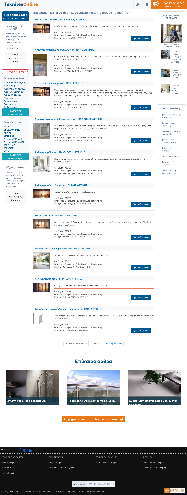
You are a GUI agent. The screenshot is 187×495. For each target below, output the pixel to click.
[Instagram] (24, 450)
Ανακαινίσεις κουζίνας (15, 82)
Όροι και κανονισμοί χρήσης (63, 491)
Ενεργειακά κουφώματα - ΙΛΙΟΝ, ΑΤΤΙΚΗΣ (59, 83)
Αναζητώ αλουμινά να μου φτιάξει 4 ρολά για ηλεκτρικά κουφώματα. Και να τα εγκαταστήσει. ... (98, 26)
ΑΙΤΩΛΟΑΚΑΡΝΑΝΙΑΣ (14, 142)
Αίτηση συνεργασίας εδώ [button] (15, 58)
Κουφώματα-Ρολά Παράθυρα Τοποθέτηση (83, 35)
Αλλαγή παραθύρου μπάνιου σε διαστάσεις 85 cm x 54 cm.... (81, 285)
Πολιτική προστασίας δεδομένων (90, 491)
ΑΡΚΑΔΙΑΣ (8, 148)
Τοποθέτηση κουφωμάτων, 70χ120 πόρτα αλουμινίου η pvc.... (82, 255)
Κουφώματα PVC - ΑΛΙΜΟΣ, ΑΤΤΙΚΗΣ (56, 215)
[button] (21, 3)
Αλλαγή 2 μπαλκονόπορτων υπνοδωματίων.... (75, 192)
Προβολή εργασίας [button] (141, 38)
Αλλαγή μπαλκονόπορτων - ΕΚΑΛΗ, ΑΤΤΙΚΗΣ (61, 185)
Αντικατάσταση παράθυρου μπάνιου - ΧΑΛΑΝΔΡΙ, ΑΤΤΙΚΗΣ (68, 119)
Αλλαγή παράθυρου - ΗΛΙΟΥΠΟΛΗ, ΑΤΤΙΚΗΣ (60, 152)
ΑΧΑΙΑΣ (7, 133)
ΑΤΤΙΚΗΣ (8, 126)
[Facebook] (20, 450)
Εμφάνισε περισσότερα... (16, 112)
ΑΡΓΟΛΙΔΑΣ (9, 145)
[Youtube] (30, 450)
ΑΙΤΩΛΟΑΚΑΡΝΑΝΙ (13, 139)
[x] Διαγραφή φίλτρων (15, 71)
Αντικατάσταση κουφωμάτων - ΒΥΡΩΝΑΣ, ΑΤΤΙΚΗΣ (65, 49)
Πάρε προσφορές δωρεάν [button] (15, 197)
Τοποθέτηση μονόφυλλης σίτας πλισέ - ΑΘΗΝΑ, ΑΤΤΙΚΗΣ (68, 309)
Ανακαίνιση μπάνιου (13, 92)
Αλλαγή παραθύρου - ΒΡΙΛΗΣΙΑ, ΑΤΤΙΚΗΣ (58, 278)
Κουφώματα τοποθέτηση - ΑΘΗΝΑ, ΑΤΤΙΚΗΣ (60, 19)
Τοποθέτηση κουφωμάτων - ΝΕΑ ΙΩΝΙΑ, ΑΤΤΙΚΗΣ (63, 248)
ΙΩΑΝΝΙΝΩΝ (9, 136)
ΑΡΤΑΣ (7, 151)
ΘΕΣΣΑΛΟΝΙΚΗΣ (12, 129)
